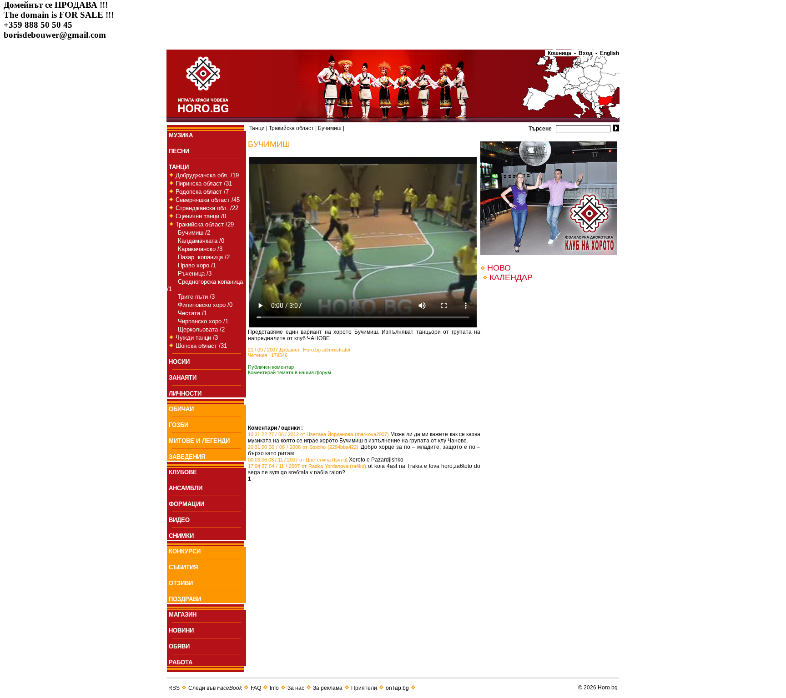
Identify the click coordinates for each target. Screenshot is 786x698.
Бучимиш (330, 128)
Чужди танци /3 (197, 337)
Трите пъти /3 (196, 296)
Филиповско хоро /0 (205, 304)
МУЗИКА (181, 135)
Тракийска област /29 (205, 224)
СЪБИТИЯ (183, 567)
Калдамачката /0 (201, 240)
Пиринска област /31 (204, 183)
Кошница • (560, 53)
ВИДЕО (179, 520)
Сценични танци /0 (201, 216)
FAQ (256, 688)
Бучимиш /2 (194, 232)
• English (607, 53)
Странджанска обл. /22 (207, 208)
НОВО (499, 267)
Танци (257, 128)
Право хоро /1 (197, 265)
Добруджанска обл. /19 (207, 175)
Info (274, 688)
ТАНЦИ (179, 167)
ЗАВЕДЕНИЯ (187, 456)
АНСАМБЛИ (185, 488)
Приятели (364, 688)
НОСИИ (179, 361)
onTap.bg (397, 688)
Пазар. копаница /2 (204, 257)
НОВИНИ (181, 630)
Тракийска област (291, 128)
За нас (295, 688)
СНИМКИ (181, 535)
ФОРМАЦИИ (186, 504)
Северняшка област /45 (208, 199)
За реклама (328, 688)
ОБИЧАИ (181, 409)
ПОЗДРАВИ (185, 599)
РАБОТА (180, 662)
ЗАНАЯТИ (182, 377)
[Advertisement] (354, 411)
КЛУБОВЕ (183, 472)
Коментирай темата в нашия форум (289, 372)
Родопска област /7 (202, 191)
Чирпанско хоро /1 (203, 321)
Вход (585, 53)
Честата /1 (192, 313)
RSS (174, 688)
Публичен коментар (271, 367)
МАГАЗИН (182, 614)
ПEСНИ (179, 151)
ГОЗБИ (178, 425)
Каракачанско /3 (200, 249)
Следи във (215, 688)
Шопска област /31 (201, 345)
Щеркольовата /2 (201, 329)
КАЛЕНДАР (511, 277)
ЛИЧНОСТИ (185, 393)
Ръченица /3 (195, 273)
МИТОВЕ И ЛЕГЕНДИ (199, 440)
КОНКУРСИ (185, 551)
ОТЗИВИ (181, 583)
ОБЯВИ (179, 646)
